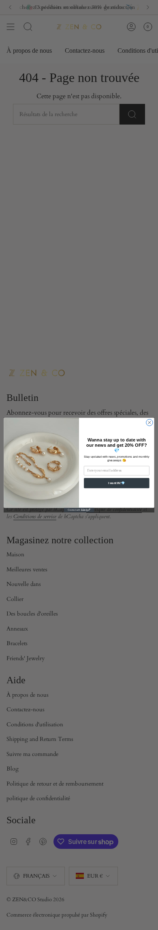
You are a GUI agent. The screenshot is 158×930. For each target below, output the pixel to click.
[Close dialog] (149, 422)
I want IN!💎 (116, 482)
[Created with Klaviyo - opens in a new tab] (79, 510)
